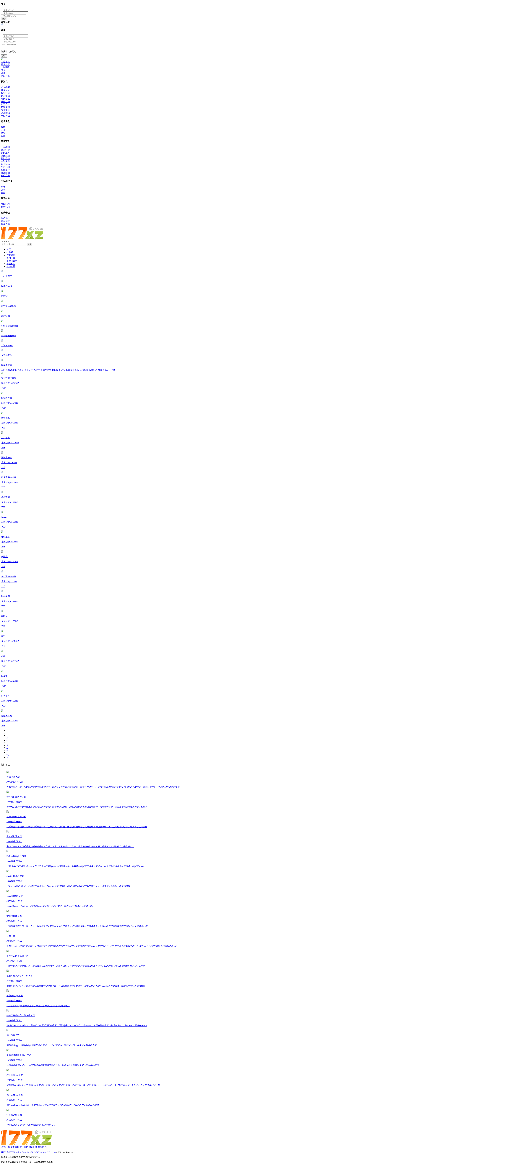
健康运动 (5, 173)
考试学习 (5, 161)
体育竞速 (5, 104)
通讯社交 (5, 150)
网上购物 (5, 164)
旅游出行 (5, 170)
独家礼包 (5, 204)
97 (7, 757)
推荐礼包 (5, 207)
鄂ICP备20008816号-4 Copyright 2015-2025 (20, 1152)
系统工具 (5, 153)
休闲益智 (5, 101)
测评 (3, 130)
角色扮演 (5, 87)
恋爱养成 (5, 116)
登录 (4, 19)
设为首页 (5, 64)
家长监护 (24, 1147)
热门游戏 (5, 218)
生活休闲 (5, 167)
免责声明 (14, 1147)
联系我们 (42, 1147)
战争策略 (5, 110)
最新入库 (5, 224)
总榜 (3, 187)
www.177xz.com (48, 1152)
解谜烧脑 (5, 107)
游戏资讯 (10, 255)
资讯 (3, 135)
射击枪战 (5, 96)
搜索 (29, 244)
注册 (4, 56)
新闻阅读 (5, 156)
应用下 (10, 258)
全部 (3, 370)
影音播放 (19, 370)
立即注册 (5, 22)
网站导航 (5, 76)
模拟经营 (5, 93)
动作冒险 (5, 90)
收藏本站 (5, 61)
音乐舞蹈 (5, 113)
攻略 (3, 127)
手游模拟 (5, 147)
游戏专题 (10, 266)
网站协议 (33, 1147)
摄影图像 (5, 158)
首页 (8, 249)
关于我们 (5, 1147)
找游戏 (9, 252)
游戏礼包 (10, 263)
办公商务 (5, 175)
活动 (3, 133)
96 (7, 755)
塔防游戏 (5, 99)
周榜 (3, 192)
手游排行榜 (11, 261)
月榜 (3, 190)
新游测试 (5, 221)
